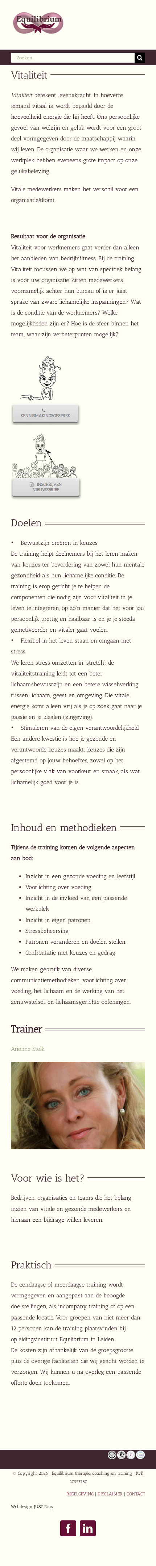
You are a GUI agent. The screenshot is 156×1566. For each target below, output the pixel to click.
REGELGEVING (80, 1493)
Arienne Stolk (28, 1048)
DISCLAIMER (110, 1493)
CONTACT (136, 1493)
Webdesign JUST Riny (32, 1506)
